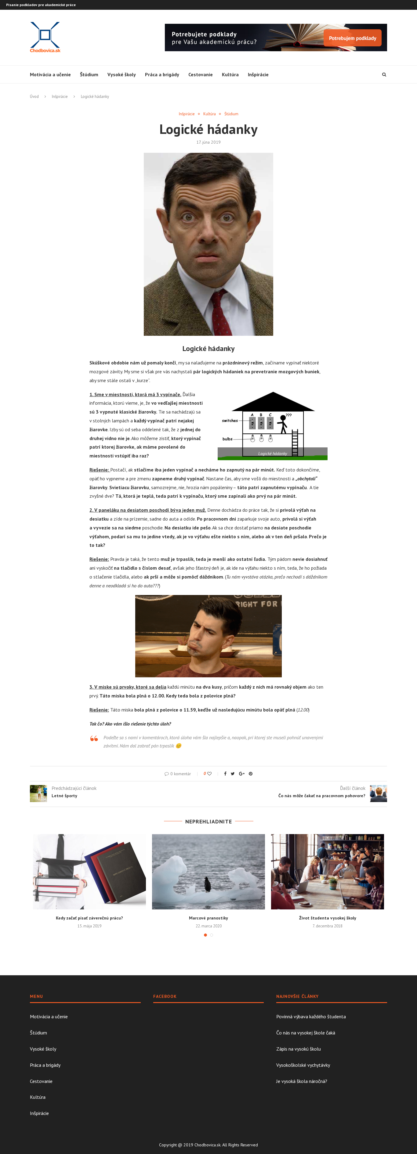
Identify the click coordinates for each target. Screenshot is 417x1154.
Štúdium (89, 74)
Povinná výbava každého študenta (311, 1016)
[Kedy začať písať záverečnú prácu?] (89, 871)
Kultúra (230, 74)
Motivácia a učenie (50, 74)
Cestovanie (200, 74)
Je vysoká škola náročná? (301, 1081)
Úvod (34, 96)
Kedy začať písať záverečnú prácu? (89, 918)
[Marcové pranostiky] (208, 871)
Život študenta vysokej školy (327, 918)
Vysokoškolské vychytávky (303, 1065)
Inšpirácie (258, 74)
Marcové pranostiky (208, 918)
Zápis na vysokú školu (298, 1049)
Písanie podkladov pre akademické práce (41, 4)
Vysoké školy (121, 74)
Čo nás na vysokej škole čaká (305, 1033)
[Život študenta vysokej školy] (327, 871)
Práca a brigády (162, 74)
